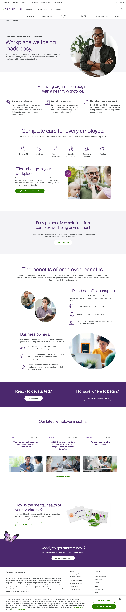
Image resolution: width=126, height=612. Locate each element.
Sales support (74, 574)
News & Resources (45, 9)
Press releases (74, 586)
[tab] (23, 152)
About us (97, 574)
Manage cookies (104, 600)
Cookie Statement (78, 607)
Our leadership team (101, 577)
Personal (6, 3)
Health (24, 3)
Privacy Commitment (18, 609)
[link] (45, 9)
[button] (30, 9)
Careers (97, 582)
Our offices (98, 579)
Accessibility (98, 589)
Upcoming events (75, 589)
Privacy (96, 592)
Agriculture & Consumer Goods (40, 3)
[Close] (120, 599)
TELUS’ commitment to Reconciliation (18, 591)
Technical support (76, 577)
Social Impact (57, 3)
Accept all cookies (104, 606)
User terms (97, 595)
